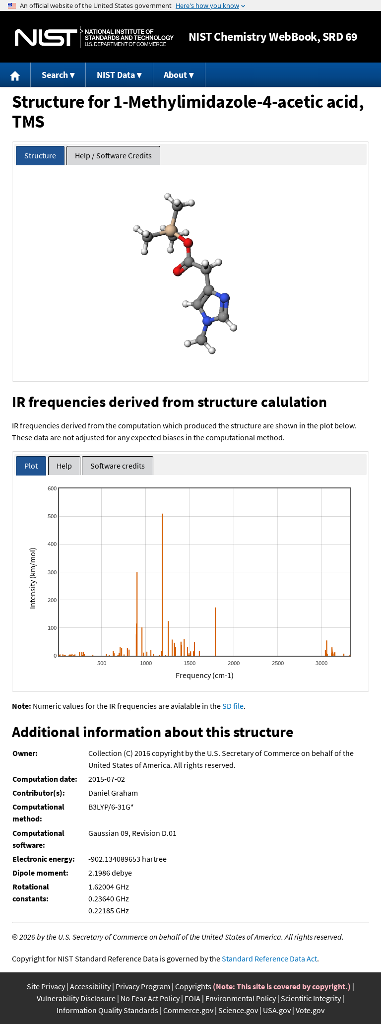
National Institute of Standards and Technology (94, 37)
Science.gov (238, 1010)
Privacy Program (143, 986)
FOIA (192, 998)
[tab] (40, 155)
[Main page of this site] (15, 75)
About (175, 74)
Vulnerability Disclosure (76, 998)
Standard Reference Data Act (269, 958)
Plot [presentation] (31, 466)
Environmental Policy (240, 998)
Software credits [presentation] (117, 466)
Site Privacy (46, 986)
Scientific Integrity (311, 998)
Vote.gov (310, 1010)
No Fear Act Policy (150, 998)
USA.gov (277, 1010)
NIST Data (116, 74)
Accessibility (90, 986)
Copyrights (193, 986)
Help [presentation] (64, 466)
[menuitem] (15, 75)
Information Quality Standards (107, 1010)
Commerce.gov (188, 1010)
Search (55, 74)
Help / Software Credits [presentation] (113, 155)
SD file (233, 706)
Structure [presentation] (40, 155)
